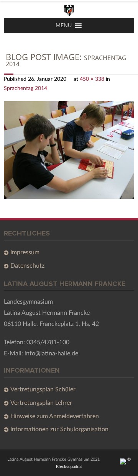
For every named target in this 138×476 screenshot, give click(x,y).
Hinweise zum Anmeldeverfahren (54, 416)
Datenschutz (27, 266)
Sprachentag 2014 (25, 88)
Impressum (24, 252)
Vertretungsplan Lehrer (41, 403)
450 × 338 (92, 79)
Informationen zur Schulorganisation (59, 429)
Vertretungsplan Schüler (43, 389)
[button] (64, 25)
